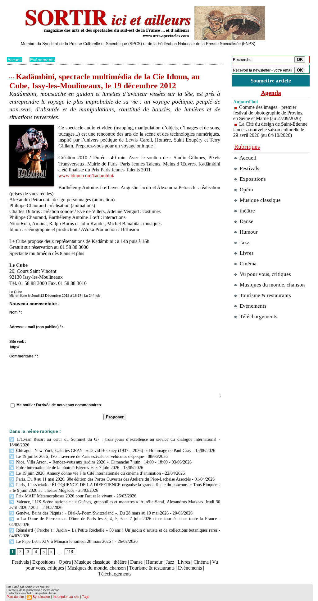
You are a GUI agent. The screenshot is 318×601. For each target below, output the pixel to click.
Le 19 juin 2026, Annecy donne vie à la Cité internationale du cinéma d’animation (88, 473)
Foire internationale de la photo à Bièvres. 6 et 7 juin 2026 (67, 467)
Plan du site (15, 597)
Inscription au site (66, 597)
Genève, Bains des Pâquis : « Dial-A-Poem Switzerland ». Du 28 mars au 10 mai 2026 (92, 513)
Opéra (65, 562)
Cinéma (201, 562)
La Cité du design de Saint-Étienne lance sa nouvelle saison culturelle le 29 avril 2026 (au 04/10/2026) (270, 129)
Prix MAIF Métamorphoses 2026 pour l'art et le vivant (63, 496)
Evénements (42, 59)
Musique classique (92, 562)
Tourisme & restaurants (152, 568)
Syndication (41, 597)
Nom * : (15, 312)
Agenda (271, 92)
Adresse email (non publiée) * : (36, 327)
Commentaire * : (23, 356)
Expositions (43, 562)
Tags (85, 597)
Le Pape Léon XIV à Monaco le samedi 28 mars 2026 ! (64, 541)
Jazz (170, 562)
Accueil (14, 59)
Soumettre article (271, 81)
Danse (136, 562)
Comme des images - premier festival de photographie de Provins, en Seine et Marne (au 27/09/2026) (268, 113)
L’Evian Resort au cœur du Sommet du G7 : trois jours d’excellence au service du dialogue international (115, 439)
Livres (184, 562)
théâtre (120, 562)
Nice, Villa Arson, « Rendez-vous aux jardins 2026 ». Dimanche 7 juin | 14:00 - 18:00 (91, 462)
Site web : (17, 341)
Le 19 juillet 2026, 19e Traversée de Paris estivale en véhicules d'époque (79, 456)
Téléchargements (114, 573)
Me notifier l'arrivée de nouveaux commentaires (58, 405)
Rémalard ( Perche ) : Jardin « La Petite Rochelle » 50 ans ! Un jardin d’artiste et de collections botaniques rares (116, 530)
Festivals (20, 562)
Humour (154, 562)
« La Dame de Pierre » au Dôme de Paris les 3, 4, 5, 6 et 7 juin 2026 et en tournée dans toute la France (116, 518)
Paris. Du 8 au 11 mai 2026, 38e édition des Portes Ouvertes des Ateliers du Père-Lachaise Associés (103, 479)
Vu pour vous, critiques (264, 274)
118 (70, 551)
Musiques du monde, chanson (96, 568)
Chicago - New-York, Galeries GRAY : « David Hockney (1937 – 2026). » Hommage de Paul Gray (103, 450)
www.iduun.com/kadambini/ (86, 175)
